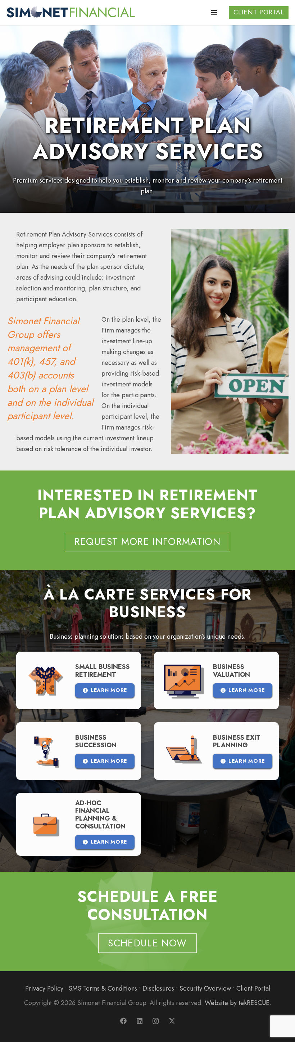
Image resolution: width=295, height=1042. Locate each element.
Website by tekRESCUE (237, 1002)
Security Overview (205, 988)
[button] (213, 12)
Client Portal (253, 988)
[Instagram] (156, 1021)
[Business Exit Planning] (216, 751)
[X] (172, 1021)
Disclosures (158, 988)
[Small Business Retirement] (78, 680)
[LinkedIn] (139, 1021)
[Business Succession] (78, 751)
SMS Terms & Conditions (103, 988)
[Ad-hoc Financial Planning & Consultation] (78, 824)
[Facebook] (123, 1021)
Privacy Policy (44, 988)
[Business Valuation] (216, 680)
